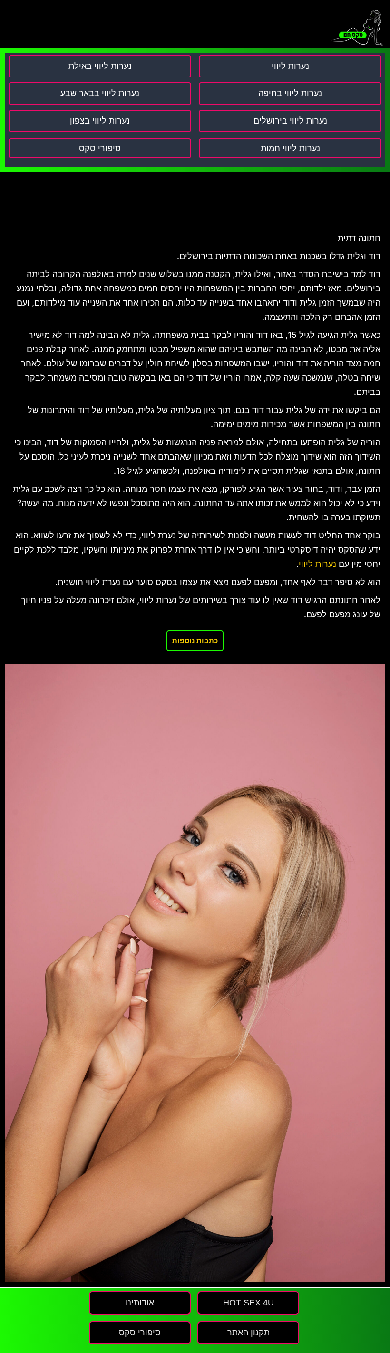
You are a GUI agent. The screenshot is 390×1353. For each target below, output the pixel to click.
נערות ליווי (317, 564)
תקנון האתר (248, 1332)
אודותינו (140, 1302)
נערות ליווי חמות (290, 148)
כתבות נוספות (195, 640)
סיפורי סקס (100, 148)
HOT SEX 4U (248, 1302)
